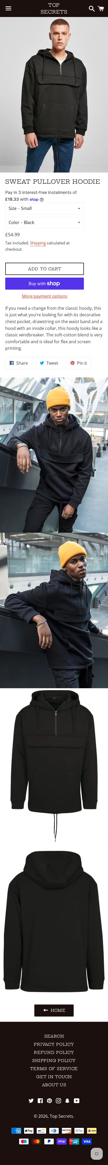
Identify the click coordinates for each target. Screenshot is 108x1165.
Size (13, 208)
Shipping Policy (53, 1060)
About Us (54, 1084)
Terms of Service (54, 1068)
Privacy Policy (54, 1044)
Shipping (38, 242)
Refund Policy (54, 1052)
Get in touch (54, 1076)
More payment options (44, 296)
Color (14, 222)
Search (54, 1036)
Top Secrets (54, 8)
